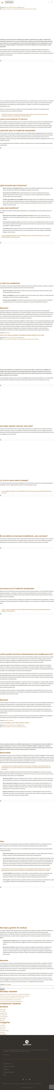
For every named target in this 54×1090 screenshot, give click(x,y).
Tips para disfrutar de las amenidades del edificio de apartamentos (14, 996)
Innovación (2, 1032)
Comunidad (7, 332)
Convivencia (2, 1027)
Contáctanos (6, 1069)
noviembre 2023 (3, 1014)
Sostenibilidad (8, 984)
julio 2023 (2, 1020)
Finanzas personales (9, 720)
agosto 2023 (3, 1018)
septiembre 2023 (4, 1016)
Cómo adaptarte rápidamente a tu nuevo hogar (10, 999)
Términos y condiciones (8, 1066)
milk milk (22, 7)
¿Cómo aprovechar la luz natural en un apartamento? (11, 1001)
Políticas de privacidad (8, 1072)
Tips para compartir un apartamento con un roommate (12, 997)
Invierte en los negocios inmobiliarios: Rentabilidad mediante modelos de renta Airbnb (22, 335)
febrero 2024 (3, 1009)
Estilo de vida (3, 1028)
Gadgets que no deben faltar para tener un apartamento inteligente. (15, 994)
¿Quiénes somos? (7, 1063)
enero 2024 (2, 1011)
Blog (4, 1075)
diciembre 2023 (3, 1013)
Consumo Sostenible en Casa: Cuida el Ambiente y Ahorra (14, 722)
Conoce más (6, 1054)
